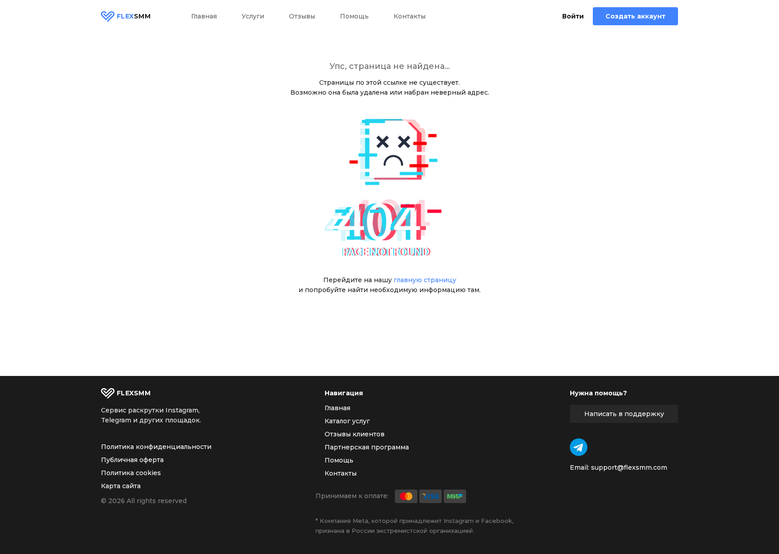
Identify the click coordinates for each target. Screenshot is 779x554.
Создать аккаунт (635, 16)
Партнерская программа (367, 447)
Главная (204, 16)
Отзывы (302, 16)
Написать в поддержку (624, 414)
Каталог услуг (347, 421)
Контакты (410, 16)
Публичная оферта (132, 460)
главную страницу (425, 280)
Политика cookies (131, 473)
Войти (573, 16)
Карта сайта (121, 486)
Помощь (354, 16)
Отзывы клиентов (355, 434)
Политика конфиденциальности (156, 447)
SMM (134, 16)
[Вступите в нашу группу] (578, 447)
